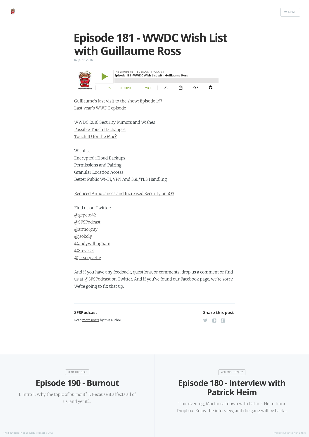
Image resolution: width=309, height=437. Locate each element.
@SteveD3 (84, 250)
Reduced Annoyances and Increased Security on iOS (124, 193)
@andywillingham (92, 243)
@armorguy (85, 229)
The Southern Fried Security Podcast (24, 432)
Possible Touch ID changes (100, 129)
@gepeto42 (85, 215)
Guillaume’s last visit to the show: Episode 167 (118, 101)
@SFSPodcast (87, 222)
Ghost (302, 432)
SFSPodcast (85, 312)
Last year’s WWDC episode (100, 108)
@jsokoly (83, 236)
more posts (90, 320)
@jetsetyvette (87, 257)
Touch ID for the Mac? (95, 136)
